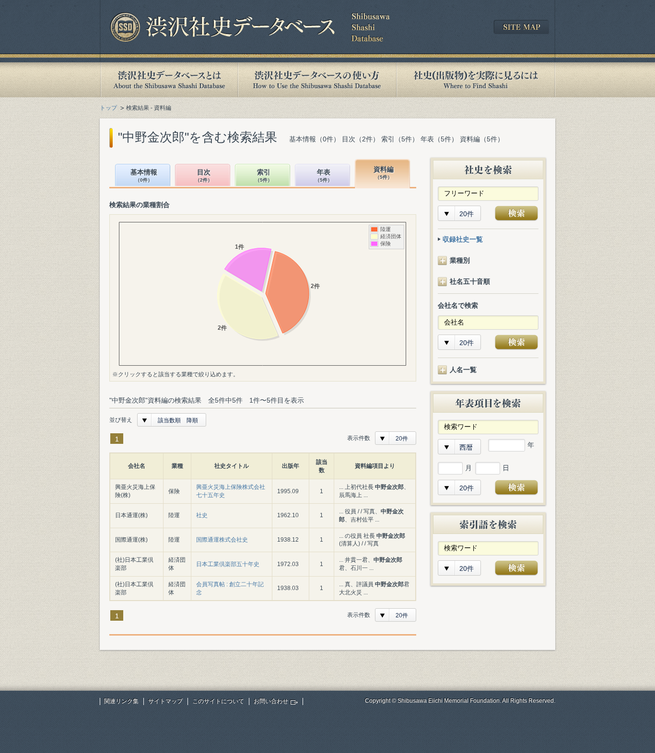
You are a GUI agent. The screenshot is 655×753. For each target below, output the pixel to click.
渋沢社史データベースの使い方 (317, 79)
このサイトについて (218, 701)
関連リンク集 (121, 701)
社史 (202, 515)
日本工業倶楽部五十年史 (227, 564)
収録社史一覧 (463, 239)
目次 (203, 175)
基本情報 (143, 175)
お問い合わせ (271, 701)
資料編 (384, 172)
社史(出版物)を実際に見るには (475, 79)
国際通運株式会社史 (222, 539)
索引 (263, 175)
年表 (323, 175)
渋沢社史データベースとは (168, 79)
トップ (108, 107)
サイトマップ (165, 701)
